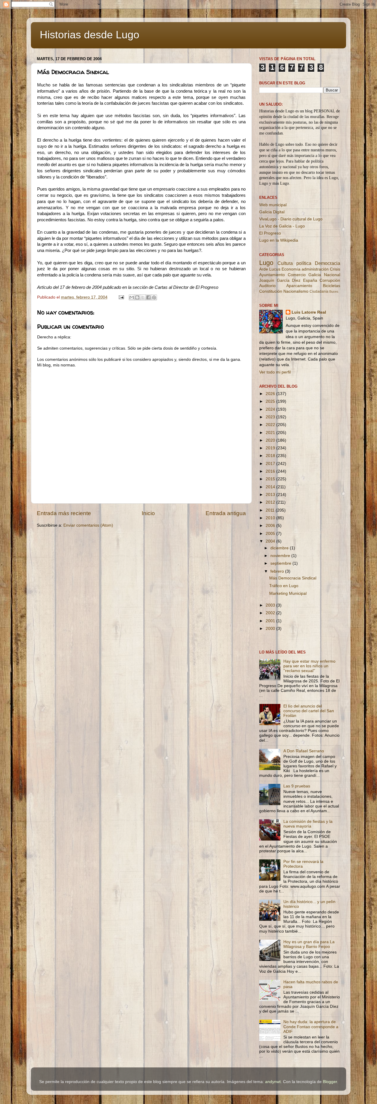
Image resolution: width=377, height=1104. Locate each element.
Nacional (332, 275)
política (303, 263)
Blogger (330, 1082)
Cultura (285, 263)
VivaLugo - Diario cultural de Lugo (291, 219)
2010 (271, 518)
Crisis (335, 269)
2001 (271, 621)
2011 (271, 510)
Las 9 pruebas (296, 786)
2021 (271, 432)
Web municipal (273, 205)
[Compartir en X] (143, 297)
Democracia (327, 263)
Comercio (297, 275)
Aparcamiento (299, 286)
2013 (271, 494)
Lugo (266, 262)
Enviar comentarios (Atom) (88, 525)
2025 (271, 401)
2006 (271, 525)
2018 (271, 455)
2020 (271, 440)
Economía (291, 269)
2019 (271, 448)
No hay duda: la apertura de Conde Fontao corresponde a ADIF (310, 1026)
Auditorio (267, 286)
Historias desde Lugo (89, 35)
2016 (271, 471)
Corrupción (330, 280)
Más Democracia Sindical (292, 578)
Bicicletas (331, 286)
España (310, 280)
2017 (271, 463)
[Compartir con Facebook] (148, 297)
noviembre (280, 555)
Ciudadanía (319, 291)
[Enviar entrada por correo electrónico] (121, 297)
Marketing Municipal (288, 593)
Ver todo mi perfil (275, 372)
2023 (271, 417)
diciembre (280, 548)
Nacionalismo (295, 291)
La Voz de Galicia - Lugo (282, 226)
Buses (333, 291)
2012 (271, 502)
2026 (271, 394)
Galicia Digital (272, 212)
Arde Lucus (269, 269)
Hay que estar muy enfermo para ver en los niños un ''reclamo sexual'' (309, 666)
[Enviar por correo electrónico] (132, 297)
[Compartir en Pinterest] (154, 297)
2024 (271, 409)
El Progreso (270, 233)
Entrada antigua (226, 513)
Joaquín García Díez (279, 280)
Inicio (148, 513)
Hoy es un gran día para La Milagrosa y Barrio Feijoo (309, 944)
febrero (277, 571)
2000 (271, 628)
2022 (271, 424)
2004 (271, 541)
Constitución (270, 291)
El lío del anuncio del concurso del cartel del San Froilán (308, 711)
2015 (271, 479)
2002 (271, 613)
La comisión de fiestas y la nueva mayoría (308, 823)
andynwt (273, 1082)
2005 (271, 533)
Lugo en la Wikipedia (278, 240)
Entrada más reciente (64, 513)
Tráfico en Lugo (283, 586)
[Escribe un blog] (137, 297)
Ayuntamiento (272, 275)
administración (315, 269)
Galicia (314, 275)
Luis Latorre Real (309, 312)
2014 (271, 487)
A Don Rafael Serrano (303, 751)
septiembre (281, 563)
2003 (271, 605)
